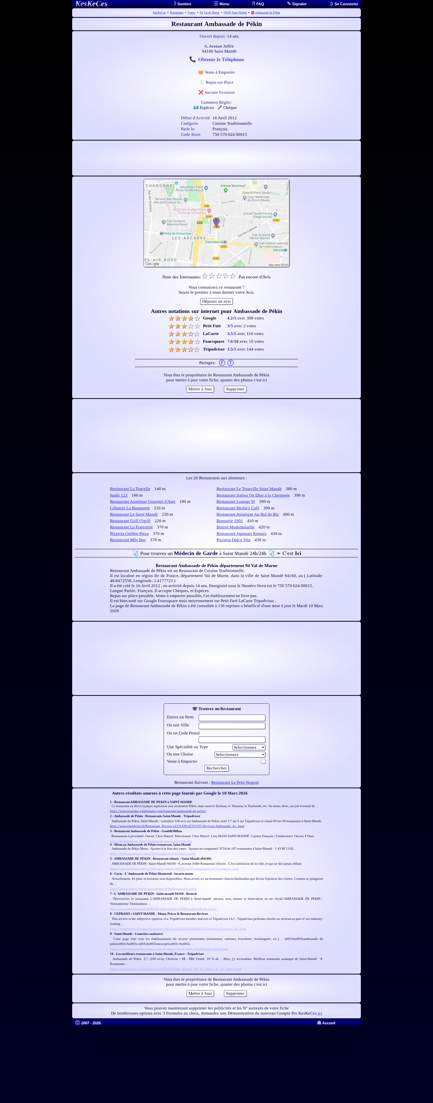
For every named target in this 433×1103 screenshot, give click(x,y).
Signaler (299, 4)
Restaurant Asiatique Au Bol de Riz (247, 514)
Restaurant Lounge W (235, 501)
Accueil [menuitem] (326, 1023)
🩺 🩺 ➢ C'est (216, 553)
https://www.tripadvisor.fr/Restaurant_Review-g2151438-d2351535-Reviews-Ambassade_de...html (177, 826)
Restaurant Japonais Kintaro (241, 533)
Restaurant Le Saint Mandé (134, 514)
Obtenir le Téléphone (221, 59)
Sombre (183, 4)
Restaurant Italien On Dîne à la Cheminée (253, 495)
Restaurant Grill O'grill (130, 520)
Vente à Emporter (182, 761)
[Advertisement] (216, 158)
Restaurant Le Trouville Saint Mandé (249, 488)
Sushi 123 (119, 495)
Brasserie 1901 (229, 520)
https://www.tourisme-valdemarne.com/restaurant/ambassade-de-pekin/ (158, 811)
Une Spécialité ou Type (187, 746)
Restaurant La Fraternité (131, 527)
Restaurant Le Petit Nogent (235, 782)
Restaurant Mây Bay (128, 539)
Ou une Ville (178, 725)
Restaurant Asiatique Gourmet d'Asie (142, 501)
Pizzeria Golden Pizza (129, 533)
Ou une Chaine (180, 754)
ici (320, 1013)
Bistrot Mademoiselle (235, 527)
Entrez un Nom (180, 717)
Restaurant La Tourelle (130, 488)
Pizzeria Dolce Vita (233, 539)
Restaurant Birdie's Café (237, 508)
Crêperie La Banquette (130, 508)
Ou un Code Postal (183, 733)
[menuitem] (343, 4)
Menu (224, 4)
